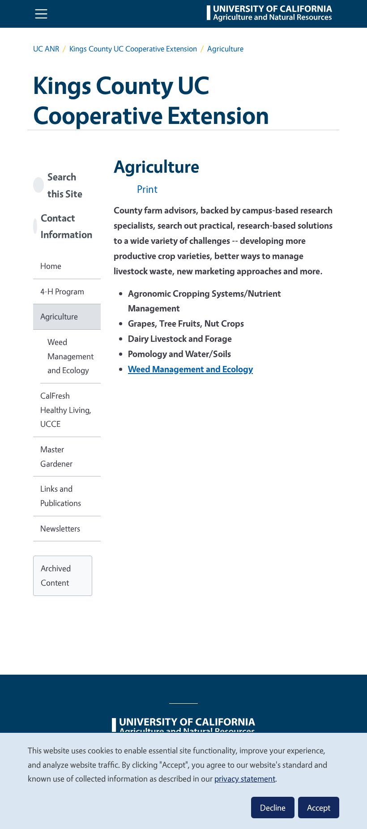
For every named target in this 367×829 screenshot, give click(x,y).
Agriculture (59, 316)
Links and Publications (60, 495)
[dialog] (183, 780)
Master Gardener (56, 456)
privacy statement (244, 778)
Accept (318, 807)
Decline (273, 807)
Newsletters (60, 528)
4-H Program (62, 291)
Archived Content (56, 575)
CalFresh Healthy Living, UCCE (65, 409)
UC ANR (46, 48)
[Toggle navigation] (41, 14)
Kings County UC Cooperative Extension (133, 48)
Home (50, 265)
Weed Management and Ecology (70, 355)
